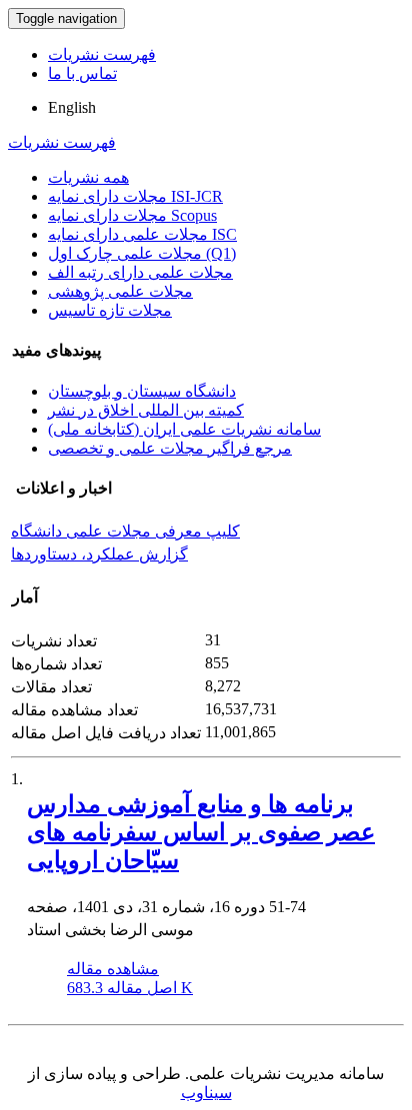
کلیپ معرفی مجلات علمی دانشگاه (125, 531)
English (72, 107)
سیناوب (206, 1092)
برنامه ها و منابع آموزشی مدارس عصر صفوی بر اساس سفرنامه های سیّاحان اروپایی (201, 832)
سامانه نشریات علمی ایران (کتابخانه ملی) (184, 429)
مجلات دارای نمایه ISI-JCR (135, 196)
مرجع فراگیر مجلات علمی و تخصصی (170, 448)
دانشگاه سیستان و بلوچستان (142, 391)
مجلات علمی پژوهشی (120, 291)
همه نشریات (88, 177)
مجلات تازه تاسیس (110, 310)
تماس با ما (82, 73)
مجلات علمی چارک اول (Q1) (142, 253)
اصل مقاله (130, 987)
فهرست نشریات (102, 54)
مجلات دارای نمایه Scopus (132, 215)
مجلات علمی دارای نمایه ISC (142, 234)
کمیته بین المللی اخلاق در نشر (146, 410)
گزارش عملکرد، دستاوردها (99, 554)
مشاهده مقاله (113, 968)
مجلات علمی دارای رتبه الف (140, 272)
